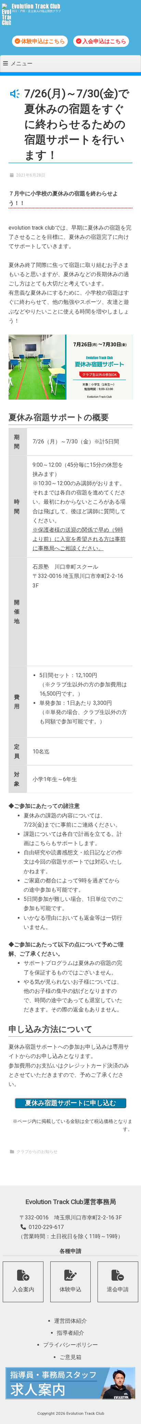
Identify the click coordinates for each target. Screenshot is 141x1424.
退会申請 (118, 1289)
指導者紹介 (70, 1333)
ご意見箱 (70, 1357)
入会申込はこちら (104, 41)
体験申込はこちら (43, 41)
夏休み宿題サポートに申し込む (70, 1103)
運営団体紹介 (70, 1321)
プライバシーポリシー (70, 1345)
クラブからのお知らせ (36, 1151)
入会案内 (23, 1289)
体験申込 (70, 1289)
